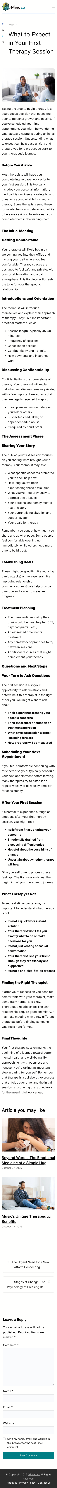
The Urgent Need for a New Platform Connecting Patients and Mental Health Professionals (30, 1265)
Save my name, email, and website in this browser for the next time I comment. (28, 1443)
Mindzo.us (34, 1474)
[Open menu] (53, 7)
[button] (3, 24)
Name (8, 1391)
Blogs (11, 24)
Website (8, 1423)
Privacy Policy (27, 1482)
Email (8, 1407)
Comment (11, 1345)
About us (12, 1482)
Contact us (44, 1482)
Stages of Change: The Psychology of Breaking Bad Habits (26, 1284)
